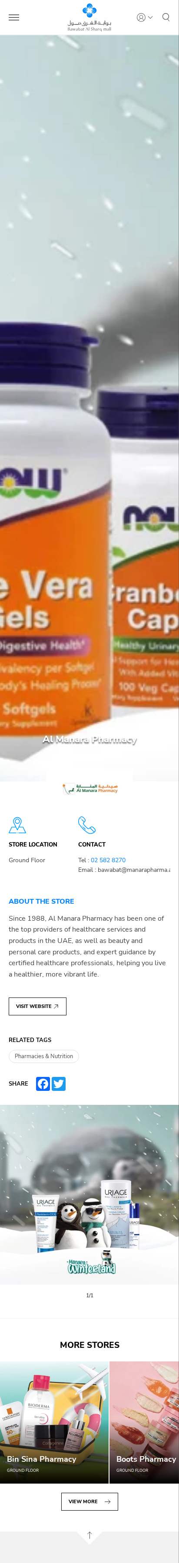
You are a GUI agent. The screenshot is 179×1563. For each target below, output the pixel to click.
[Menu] (13, 17)
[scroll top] (89, 1538)
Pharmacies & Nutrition (44, 1056)
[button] (166, 17)
